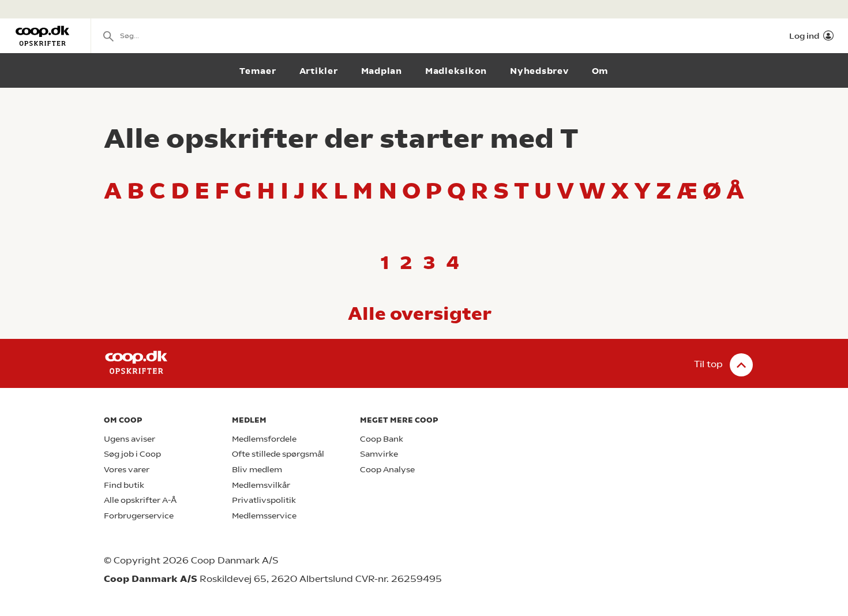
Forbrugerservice (139, 516)
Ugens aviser (129, 439)
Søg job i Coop (132, 454)
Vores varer (126, 470)
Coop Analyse (387, 470)
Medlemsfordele (264, 439)
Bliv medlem (257, 470)
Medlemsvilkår (261, 485)
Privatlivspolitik (264, 500)
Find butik (124, 485)
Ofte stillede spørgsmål (278, 454)
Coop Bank (381, 439)
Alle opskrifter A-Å (140, 500)
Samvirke (379, 454)
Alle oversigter (419, 313)
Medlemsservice (264, 516)
